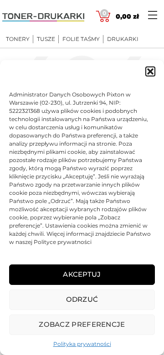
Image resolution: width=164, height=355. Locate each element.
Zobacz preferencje (82, 324)
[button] (150, 71)
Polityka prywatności (82, 343)
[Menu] (153, 14)
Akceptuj (82, 274)
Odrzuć (82, 299)
